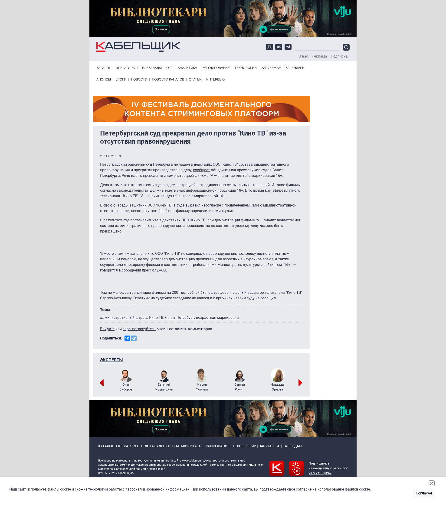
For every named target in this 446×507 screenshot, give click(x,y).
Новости (139, 79)
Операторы (125, 67)
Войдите (107, 329)
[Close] (432, 483)
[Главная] (138, 47)
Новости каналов (168, 79)
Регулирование (216, 67)
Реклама (319, 56)
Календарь (294, 67)
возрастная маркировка (217, 317)
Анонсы (103, 79)
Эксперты (111, 359)
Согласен (424, 493)
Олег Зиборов (126, 387)
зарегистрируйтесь (139, 329)
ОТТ (169, 67)
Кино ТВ (156, 317)
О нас (303, 56)
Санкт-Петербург (179, 317)
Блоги (120, 79)
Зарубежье (271, 67)
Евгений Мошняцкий (164, 387)
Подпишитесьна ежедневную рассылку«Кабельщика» (328, 468)
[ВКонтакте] (127, 338)
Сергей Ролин (239, 387)
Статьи (195, 79)
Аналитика (187, 67)
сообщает (201, 170)
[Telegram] (134, 338)
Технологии (245, 67)
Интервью (215, 79)
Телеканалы (151, 67)
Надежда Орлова (278, 387)
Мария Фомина (202, 387)
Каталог (103, 67)
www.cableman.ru (193, 460)
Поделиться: (111, 338)
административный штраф (123, 317)
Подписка (339, 56)
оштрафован (219, 292)
